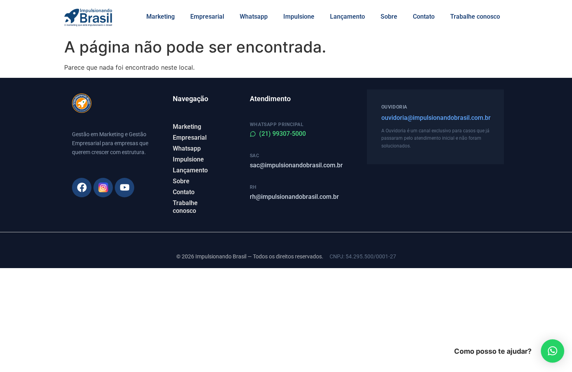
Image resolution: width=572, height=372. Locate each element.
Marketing (160, 16)
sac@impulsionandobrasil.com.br (296, 165)
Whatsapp (254, 16)
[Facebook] (81, 187)
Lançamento (347, 16)
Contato (424, 16)
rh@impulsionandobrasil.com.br (294, 196)
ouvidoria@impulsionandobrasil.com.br (435, 117)
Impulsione (298, 16)
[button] (552, 351)
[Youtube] (124, 187)
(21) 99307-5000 (282, 133)
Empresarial (207, 16)
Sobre (389, 16)
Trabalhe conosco (475, 16)
